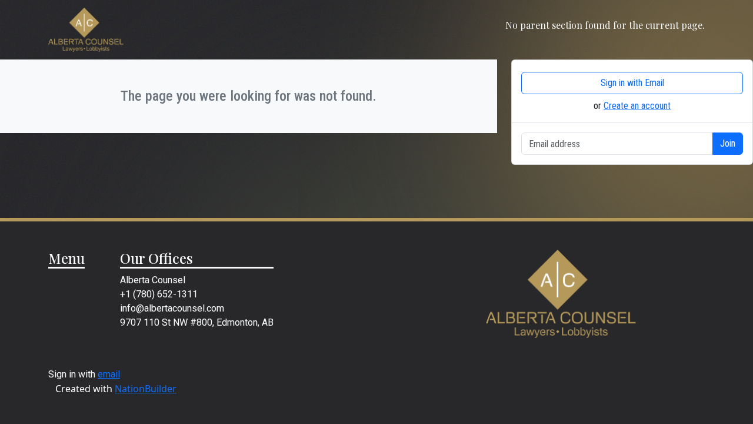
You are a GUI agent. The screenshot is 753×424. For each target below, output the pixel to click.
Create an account (637, 105)
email (109, 374)
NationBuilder (145, 388)
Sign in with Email (632, 82)
